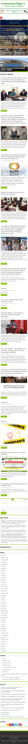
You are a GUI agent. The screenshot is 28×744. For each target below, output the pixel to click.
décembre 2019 (4, 633)
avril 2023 (3, 575)
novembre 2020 (4, 613)
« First (2, 499)
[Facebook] (13, 725)
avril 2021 (3, 602)
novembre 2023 (4, 559)
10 (21, 501)
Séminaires (4, 671)
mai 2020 (3, 624)
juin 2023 (3, 571)
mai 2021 (3, 599)
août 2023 (3, 566)
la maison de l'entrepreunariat (9, 667)
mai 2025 (3, 555)
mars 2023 (3, 577)
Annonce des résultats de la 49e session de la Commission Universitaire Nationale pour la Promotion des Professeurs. (14, 371)
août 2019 (3, 641)
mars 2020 (3, 626)
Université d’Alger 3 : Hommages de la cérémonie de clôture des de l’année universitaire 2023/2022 (13, 350)
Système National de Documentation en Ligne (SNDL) (13, 694)
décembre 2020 (4, 610)
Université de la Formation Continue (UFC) (10, 710)
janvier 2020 (3, 630)
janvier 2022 (3, 584)
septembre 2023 (4, 564)
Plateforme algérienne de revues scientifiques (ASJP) (13, 702)
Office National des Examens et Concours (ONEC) (12, 716)
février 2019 (3, 650)
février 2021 (3, 606)
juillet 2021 (3, 595)
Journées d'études (6, 665)
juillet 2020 (3, 622)
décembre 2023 (4, 557)
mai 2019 (3, 648)
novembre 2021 (4, 588)
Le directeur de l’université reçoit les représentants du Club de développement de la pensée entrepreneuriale (20, 38)
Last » (4, 503)
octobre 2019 (4, 637)
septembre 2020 (4, 617)
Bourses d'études (10, 276)
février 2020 (3, 628)
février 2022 (3, 582)
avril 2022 (3, 579)
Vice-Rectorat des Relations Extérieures (11, 679)
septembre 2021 (4, 593)
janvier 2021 (3, 608)
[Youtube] (20, 725)
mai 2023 (3, 573)
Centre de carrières (6, 662)
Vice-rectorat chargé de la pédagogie (10, 677)
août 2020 (3, 619)
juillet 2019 (3, 644)
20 (24, 501)
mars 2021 (3, 604)
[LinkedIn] (18, 725)
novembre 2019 (4, 635)
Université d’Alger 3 (14, 3)
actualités (9, 85)
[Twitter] (15, 725)
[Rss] (7, 725)
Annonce (3, 288)
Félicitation (4, 402)
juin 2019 (3, 646)
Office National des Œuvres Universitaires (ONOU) (12, 708)
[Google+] (10, 725)
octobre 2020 (4, 615)
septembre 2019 (4, 639)
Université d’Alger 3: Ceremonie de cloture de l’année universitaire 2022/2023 (12, 314)
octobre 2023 (4, 562)
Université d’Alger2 (5, 714)
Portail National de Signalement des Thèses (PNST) (12, 696)
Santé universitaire (6, 669)
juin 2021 (3, 597)
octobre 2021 (4, 590)
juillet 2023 (3, 568)
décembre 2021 (4, 586)
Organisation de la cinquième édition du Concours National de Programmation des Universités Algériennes (13, 156)
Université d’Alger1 (5, 712)
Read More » (4, 110)
